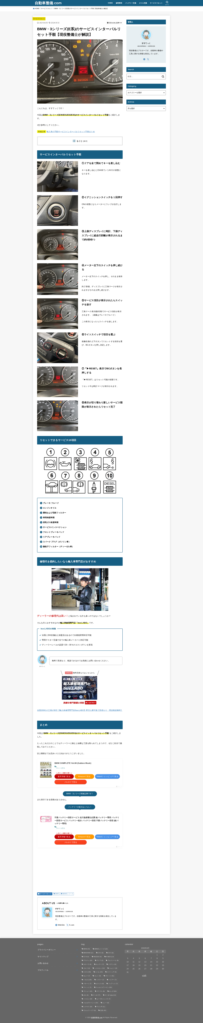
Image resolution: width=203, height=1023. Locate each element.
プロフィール (43, 970)
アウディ (87, 960)
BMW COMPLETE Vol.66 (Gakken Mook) (73, 763)
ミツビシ (87, 999)
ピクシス (100, 983)
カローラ (87, 964)
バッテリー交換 (130, 3)
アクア (100, 960)
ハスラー (100, 980)
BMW (57, 894)
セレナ (86, 976)
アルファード (113, 960)
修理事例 (119, 3)
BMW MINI (88, 953)
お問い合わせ (43, 963)
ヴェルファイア (89, 1010)
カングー (100, 964)
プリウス (101, 991)
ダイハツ (109, 976)
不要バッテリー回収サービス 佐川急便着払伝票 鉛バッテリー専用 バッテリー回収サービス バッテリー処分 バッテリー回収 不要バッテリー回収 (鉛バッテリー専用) (87, 820)
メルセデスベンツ (90, 1003)
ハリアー (113, 980)
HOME (110, 3)
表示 (85, 141)
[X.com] (70, 925)
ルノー (105, 1003)
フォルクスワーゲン (104, 987)
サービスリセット (156, 3)
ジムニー (113, 968)
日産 (103, 1010)
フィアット (113, 983)
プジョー (87, 991)
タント (97, 976)
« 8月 (144, 976)
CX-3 (100, 953)
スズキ (87, 972)
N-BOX (110, 957)
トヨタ (87, 980)
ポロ (86, 995)
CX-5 (111, 953)
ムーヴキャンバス (104, 999)
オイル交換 (143, 3)
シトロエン (99, 968)
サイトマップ (43, 957)
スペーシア (112, 972)
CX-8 (86, 957)
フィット (87, 987)
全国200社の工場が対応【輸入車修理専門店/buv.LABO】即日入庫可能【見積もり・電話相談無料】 (79, 710)
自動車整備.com (48, 3)
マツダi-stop (110, 995)
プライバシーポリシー (47, 950)
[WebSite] (60, 925)
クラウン (112, 964)
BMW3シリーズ (68, 894)
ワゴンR (101, 1006)
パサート (87, 983)
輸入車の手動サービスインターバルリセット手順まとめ (71, 131)
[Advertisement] (80, 869)
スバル (99, 972)
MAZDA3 (98, 957)
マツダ (96, 995)
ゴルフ (86, 968)
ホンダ (113, 991)
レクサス (87, 1006)
